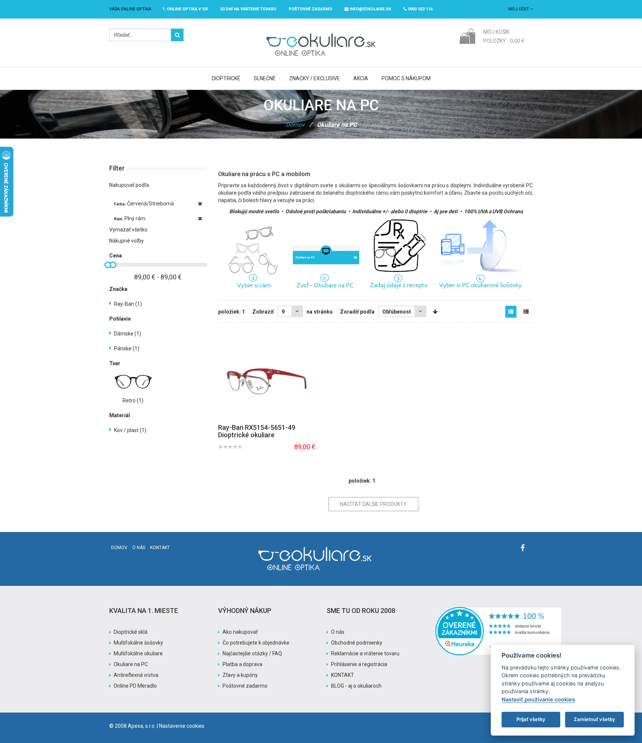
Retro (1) (133, 400)
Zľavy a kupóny (240, 675)
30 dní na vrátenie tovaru (248, 9)
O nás (138, 547)
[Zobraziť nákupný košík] (467, 36)
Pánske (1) (126, 348)
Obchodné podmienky (356, 643)
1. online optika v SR (185, 9)
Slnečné (265, 78)
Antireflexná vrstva (136, 675)
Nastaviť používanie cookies (538, 699)
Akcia (360, 78)
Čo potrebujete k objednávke (256, 643)
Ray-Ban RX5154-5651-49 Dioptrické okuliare (256, 431)
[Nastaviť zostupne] (435, 312)
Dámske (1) (127, 334)
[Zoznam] (526, 312)
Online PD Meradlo (135, 686)
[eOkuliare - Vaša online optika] (321, 32)
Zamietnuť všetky (594, 719)
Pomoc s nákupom (406, 78)
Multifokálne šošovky (138, 643)
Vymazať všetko (128, 230)
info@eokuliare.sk (369, 9)
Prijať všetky (530, 719)
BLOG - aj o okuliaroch (356, 686)
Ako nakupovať (240, 632)
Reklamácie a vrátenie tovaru (365, 653)
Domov (295, 124)
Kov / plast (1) (130, 430)
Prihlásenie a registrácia (359, 664)
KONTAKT (342, 675)
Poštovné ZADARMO (310, 9)
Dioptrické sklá (130, 632)
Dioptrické (226, 78)
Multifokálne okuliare (138, 653)
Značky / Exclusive (314, 78)
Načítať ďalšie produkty (373, 504)
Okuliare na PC (131, 664)
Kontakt (160, 547)
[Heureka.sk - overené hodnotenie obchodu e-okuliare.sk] (498, 611)
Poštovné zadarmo (245, 686)
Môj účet (519, 9)
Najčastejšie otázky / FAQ (252, 653)
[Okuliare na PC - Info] (375, 254)
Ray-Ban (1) (128, 304)
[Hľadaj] (177, 35)
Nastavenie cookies (181, 726)
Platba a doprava (242, 664)
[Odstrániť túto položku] (200, 203)
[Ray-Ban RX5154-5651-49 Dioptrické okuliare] (266, 381)
